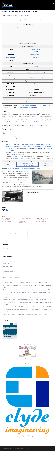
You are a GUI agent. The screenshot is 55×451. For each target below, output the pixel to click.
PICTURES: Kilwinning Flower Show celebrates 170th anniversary (20, 282)
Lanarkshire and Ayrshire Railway (36, 72)
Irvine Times (35, 125)
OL (6, 150)
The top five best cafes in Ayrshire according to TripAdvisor (19, 297)
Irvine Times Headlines (12, 278)
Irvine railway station (46, 20)
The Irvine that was (24, 15)
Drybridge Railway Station (42, 218)
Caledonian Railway (36, 75)
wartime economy (31, 116)
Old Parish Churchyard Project (11, 261)
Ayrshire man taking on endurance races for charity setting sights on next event (24, 292)
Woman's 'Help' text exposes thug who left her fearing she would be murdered (24, 285)
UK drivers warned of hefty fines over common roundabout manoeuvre (22, 289)
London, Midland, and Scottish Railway (22, 118)
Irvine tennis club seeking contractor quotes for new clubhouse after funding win (25, 302)
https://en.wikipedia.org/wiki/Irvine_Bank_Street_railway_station (23, 168)
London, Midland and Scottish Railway (36, 78)
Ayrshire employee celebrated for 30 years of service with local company (23, 307)
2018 (15, 338)
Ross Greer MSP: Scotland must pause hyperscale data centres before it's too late (25, 309)
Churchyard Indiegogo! (9, 271)
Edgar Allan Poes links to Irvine (11, 269)
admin (5, 15)
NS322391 (36, 57)
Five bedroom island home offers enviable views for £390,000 (20, 299)
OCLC (45, 148)
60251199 (49, 148)
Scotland (9, 107)
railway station (28, 105)
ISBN (30, 148)
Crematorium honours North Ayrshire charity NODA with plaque (20, 314)
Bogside (46, 163)
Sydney (28, 448)
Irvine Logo (6, 263)
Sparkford (13, 148)
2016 (5, 338)
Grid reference (10, 57)
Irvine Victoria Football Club (14, 234)
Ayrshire (38, 49)
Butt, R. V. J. (9, 144)
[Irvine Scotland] (7, 5)
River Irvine (45, 234)
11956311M (11, 150)
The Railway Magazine (18, 158)
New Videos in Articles (9, 266)
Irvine (33, 49)
